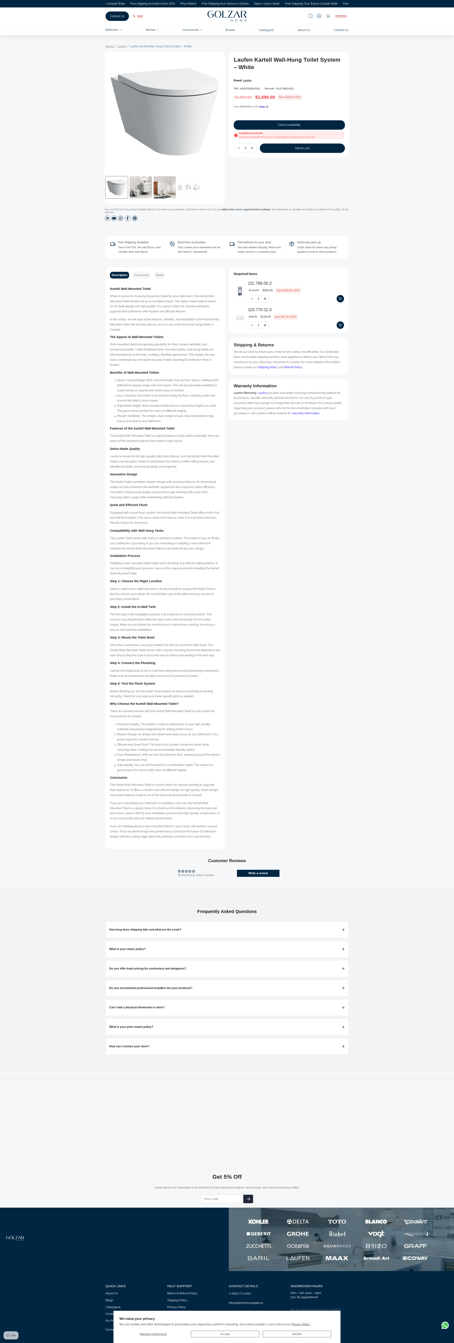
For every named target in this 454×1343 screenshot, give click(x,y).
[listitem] (227, 929)
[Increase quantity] (252, 148)
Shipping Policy (268, 367)
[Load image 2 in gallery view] (141, 187)
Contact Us (117, 16)
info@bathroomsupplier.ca (246, 1303)
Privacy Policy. (301, 1324)
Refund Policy (293, 367)
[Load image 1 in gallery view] (117, 187)
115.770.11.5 (260, 309)
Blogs (109, 1300)
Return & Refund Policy (182, 1293)
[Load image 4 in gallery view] (189, 187)
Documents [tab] (141, 275)
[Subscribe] (248, 1199)
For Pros (341, 16)
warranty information (305, 413)
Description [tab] (119, 275)
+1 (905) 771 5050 (240, 1293)
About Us (112, 1293)
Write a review (258, 873)
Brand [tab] (160, 275)
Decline (297, 1334)
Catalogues (113, 1307)
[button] (310, 16)
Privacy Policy (176, 1307)
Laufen (121, 46)
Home (110, 46)
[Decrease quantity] (239, 148)
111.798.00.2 (260, 283)
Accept (225, 1334)
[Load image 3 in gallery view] (165, 187)
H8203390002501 (250, 88)
